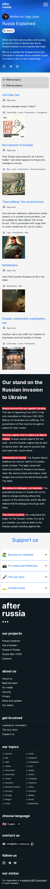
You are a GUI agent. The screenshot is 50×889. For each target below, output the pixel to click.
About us (7, 678)
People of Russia (11, 649)
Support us (8, 734)
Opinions (6, 658)
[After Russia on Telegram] (10, 66)
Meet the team (9, 683)
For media (7, 687)
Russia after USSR (12, 654)
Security (6, 692)
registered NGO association (34, 880)
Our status (7, 705)
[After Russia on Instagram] (4, 66)
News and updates (12, 700)
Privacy (6, 696)
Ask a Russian (9, 645)
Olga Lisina (32, 16)
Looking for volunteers (14, 725)
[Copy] (32, 844)
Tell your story (10, 729)
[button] (45, 4)
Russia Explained (11, 640)
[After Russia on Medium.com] (17, 66)
